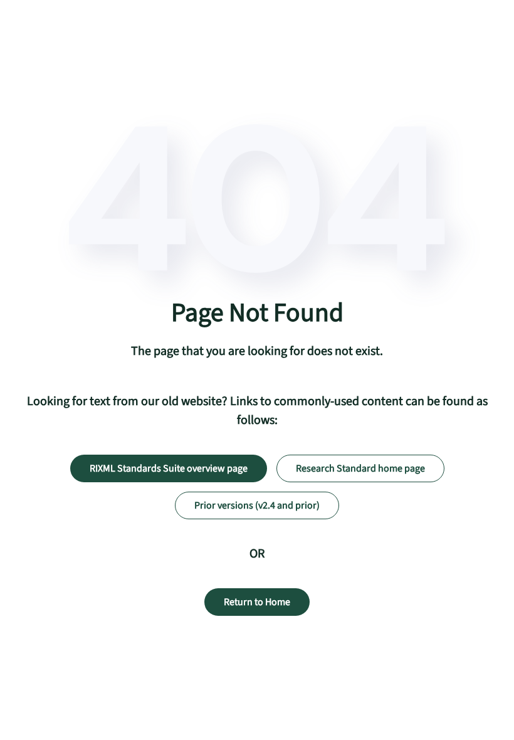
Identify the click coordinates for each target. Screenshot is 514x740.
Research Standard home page (360, 468)
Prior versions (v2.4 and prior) (257, 505)
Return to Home (257, 602)
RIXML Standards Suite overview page (169, 468)
